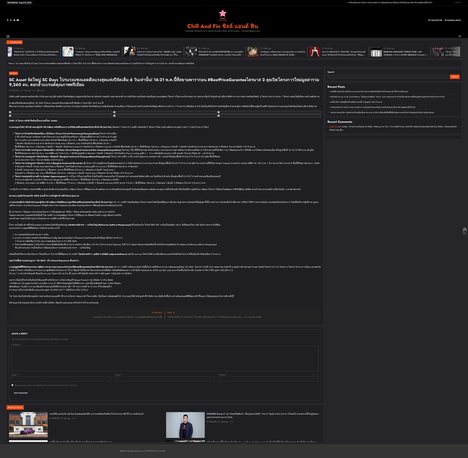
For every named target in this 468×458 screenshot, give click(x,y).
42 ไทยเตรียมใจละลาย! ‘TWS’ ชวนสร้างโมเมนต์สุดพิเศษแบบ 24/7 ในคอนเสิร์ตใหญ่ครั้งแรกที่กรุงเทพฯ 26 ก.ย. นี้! (394, 54)
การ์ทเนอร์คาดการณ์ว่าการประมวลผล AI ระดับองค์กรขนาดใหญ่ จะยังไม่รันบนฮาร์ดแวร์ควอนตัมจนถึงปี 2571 (373, 107)
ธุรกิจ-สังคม (13, 73)
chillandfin (15, 90)
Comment (16, 344)
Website (222, 374)
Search (330, 72)
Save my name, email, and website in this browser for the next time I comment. (46, 385)
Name (15, 374)
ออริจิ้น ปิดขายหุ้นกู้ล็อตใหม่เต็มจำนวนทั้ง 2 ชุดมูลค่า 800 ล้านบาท (356, 102)
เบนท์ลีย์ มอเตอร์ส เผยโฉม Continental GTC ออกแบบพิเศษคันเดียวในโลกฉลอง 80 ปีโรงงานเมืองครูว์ (393, 3)
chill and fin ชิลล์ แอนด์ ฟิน (222, 26)
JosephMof (333, 126)
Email (118, 374)
